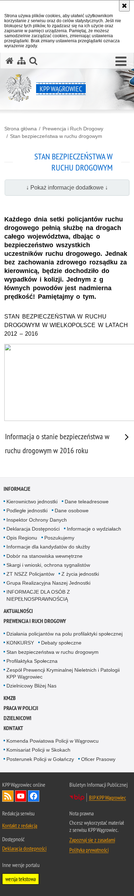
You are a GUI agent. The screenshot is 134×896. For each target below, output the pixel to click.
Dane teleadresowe (87, 501)
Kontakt (13, 728)
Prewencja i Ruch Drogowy (73, 128)
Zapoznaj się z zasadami (92, 839)
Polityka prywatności (89, 849)
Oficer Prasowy (98, 759)
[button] (120, 61)
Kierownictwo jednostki (32, 501)
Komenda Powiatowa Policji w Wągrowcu (52, 741)
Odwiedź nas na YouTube (20, 796)
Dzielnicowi (17, 718)
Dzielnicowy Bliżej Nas (31, 686)
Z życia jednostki (80, 574)
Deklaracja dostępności (24, 848)
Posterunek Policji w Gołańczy (40, 759)
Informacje (17, 489)
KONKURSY (20, 643)
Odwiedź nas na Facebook (33, 796)
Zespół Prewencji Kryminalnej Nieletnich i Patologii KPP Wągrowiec (63, 673)
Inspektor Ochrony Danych (36, 520)
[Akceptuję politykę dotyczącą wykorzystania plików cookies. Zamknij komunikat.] (124, 5)
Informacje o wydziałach (94, 529)
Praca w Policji (21, 708)
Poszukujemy (59, 538)
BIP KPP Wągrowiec (107, 797)
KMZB (10, 698)
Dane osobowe (72, 510)
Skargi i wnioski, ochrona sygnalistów (48, 565)
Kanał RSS (8, 796)
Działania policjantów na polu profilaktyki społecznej (64, 634)
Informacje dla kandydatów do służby (48, 547)
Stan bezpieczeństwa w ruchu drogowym (56, 136)
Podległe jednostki (27, 510)
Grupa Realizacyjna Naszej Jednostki (48, 583)
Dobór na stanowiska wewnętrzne (44, 556)
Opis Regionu (21, 538)
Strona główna (20, 128)
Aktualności (18, 611)
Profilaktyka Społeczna (32, 661)
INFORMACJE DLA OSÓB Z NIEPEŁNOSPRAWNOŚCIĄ (38, 595)
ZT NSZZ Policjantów (30, 574)
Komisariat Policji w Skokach (38, 750)
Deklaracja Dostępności (33, 529)
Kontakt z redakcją (19, 825)
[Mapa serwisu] (21, 60)
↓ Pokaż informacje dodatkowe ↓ (67, 188)
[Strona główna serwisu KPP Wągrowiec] (10, 60)
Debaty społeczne (61, 643)
